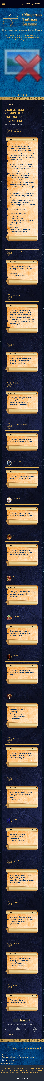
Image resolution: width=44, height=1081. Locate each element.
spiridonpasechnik (19, 344)
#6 (36, 434)
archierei (16, 902)
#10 (36, 587)
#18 (36, 912)
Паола (15, 985)
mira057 (15, 695)
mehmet (15, 656)
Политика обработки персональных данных (18, 1057)
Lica (14, 536)
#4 (36, 354)
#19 (36, 954)
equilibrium (16, 499)
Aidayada (16, 616)
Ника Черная (17, 739)
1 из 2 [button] (15, 1020)
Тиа (14, 577)
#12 (36, 665)
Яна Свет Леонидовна (20, 425)
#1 (36, 139)
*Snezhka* (16, 383)
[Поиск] (22, 4)
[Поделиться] (33, 139)
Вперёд (22, 1020)
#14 (36, 748)
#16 (36, 829)
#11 (36, 626)
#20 (36, 995)
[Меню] (3, 3)
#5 (36, 393)
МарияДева (17, 295)
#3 (36, 305)
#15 (36, 788)
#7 (36, 471)
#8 (36, 508)
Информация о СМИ (6, 1063)
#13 (36, 705)
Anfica (15, 819)
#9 (36, 545)
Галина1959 (17, 461)
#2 (36, 262)
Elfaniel (9, 124)
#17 (36, 871)
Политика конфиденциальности (22, 1075)
